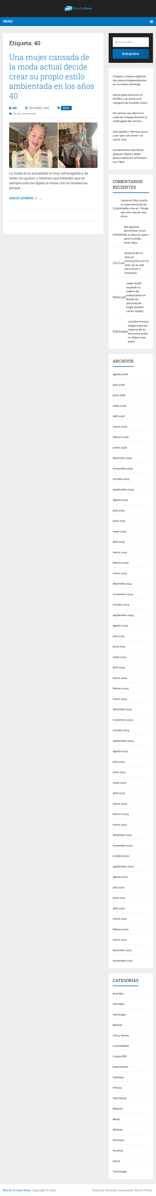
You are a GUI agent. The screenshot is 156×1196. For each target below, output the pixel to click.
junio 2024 (119, 646)
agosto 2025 (120, 499)
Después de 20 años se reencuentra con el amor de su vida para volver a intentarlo (136, 263)
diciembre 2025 (122, 458)
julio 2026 (119, 384)
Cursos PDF (120, 1056)
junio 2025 (119, 520)
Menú (8, 21)
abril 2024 (119, 667)
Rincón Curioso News (17, 1190)
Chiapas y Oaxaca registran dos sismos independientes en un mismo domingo (129, 80)
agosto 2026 (120, 374)
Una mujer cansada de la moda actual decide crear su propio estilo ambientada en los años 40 (51, 76)
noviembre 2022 (123, 845)
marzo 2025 (120, 552)
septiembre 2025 (123, 489)
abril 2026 (119, 416)
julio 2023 (119, 761)
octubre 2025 (121, 478)
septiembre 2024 (123, 615)
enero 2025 (120, 573)
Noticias (118, 1129)
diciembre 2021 (122, 950)
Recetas (118, 1150)
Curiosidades (121, 1045)
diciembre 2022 (122, 835)
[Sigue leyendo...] (23, 198)
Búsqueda (130, 54)
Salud (116, 1161)
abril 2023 (119, 793)
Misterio (118, 1108)
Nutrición (118, 1140)
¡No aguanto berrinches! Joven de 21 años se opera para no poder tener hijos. (136, 234)
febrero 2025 (121, 562)
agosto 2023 (120, 751)
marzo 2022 (120, 918)
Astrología (119, 1014)
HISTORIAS (120, 1098)
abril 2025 (119, 541)
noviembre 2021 (123, 960)
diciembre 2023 (122, 709)
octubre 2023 (121, 730)
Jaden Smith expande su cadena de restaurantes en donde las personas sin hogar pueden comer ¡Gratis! (136, 297)
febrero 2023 (121, 814)
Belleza (117, 1024)
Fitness (117, 1087)
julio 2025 (119, 510)
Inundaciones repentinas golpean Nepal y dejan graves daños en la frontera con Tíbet (130, 155)
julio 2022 (119, 887)
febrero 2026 (121, 437)
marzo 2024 (120, 678)
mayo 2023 (119, 782)
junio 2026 (119, 395)
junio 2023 (119, 772)
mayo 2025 (119, 531)
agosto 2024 (120, 625)
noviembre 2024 (123, 594)
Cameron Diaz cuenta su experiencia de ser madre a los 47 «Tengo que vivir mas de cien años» (134, 208)
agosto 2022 (120, 876)
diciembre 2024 (122, 583)
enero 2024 (120, 698)
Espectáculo (120, 1066)
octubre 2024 (121, 604)
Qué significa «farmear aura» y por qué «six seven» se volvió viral (130, 135)
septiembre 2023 (123, 740)
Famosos (118, 1077)
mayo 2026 (119, 405)
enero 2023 (120, 824)
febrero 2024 (121, 688)
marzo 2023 (120, 803)
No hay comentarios (24, 113)
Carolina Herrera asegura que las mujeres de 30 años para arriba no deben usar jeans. (138, 331)
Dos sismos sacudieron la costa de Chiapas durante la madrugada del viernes (130, 117)
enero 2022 (120, 939)
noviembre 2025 (123, 468)
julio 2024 (119, 636)
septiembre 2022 (123, 866)
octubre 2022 (121, 855)
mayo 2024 (119, 657)
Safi (14, 108)
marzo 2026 (120, 426)
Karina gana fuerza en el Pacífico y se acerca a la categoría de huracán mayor (130, 98)
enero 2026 (120, 447)
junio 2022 (119, 897)
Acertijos (118, 993)
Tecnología (120, 1171)
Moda (66, 108)
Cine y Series (121, 1035)
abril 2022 (119, 908)
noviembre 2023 (123, 719)
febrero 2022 (121, 929)
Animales (118, 1003)
